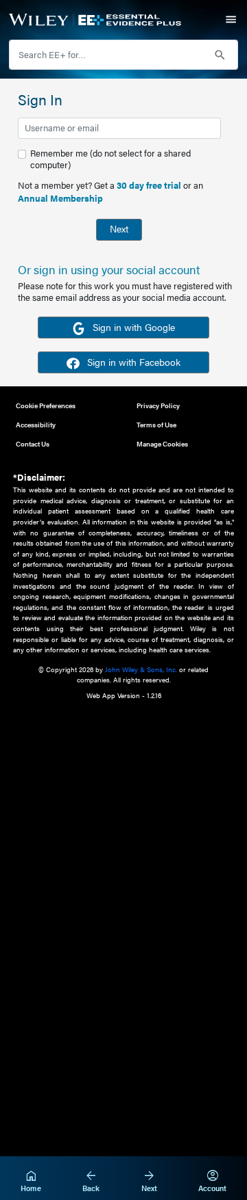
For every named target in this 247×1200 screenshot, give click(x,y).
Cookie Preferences (45, 405)
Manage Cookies (162, 443)
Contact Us (32, 443)
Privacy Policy (158, 405)
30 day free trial (149, 185)
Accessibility (36, 424)
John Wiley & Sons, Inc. (141, 669)
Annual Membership (60, 198)
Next (119, 228)
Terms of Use (156, 424)
